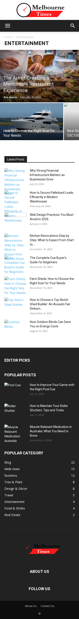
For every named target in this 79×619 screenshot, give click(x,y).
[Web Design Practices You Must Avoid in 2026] (15, 220)
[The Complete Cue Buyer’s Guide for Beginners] (15, 265)
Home (8, 37)
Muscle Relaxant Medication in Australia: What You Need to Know (51, 431)
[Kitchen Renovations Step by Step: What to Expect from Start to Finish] (15, 247)
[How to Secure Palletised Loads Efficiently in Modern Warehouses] (15, 206)
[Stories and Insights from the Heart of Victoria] (39, 10)
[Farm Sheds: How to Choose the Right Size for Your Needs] (15, 286)
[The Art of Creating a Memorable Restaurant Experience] (39, 76)
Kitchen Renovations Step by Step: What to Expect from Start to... (52, 240)
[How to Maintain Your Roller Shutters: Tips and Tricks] (15, 411)
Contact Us (47, 606)
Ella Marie (10, 97)
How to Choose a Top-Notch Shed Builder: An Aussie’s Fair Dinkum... (50, 304)
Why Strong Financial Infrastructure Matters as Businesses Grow (47, 175)
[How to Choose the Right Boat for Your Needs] (31, 124)
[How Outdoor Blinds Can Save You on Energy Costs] (15, 327)
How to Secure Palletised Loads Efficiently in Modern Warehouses (51, 197)
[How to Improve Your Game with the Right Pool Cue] (15, 390)
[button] (7, 26)
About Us (30, 606)
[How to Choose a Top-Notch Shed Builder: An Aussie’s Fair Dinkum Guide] (15, 305)
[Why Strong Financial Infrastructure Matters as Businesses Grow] (15, 182)
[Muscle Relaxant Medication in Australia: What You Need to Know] (15, 434)
